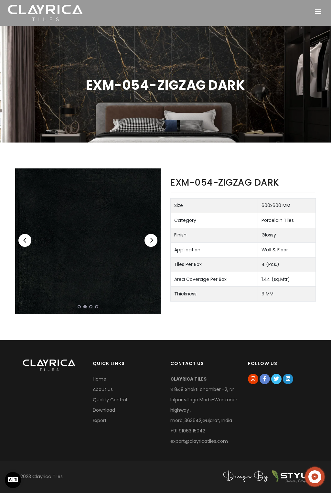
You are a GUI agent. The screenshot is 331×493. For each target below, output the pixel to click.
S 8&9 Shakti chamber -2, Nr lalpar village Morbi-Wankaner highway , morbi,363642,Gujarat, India (203, 400)
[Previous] (24, 240)
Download (104, 410)
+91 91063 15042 (187, 431)
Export (100, 420)
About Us (103, 389)
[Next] (150, 240)
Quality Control (110, 399)
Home (99, 379)
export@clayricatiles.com (199, 441)
